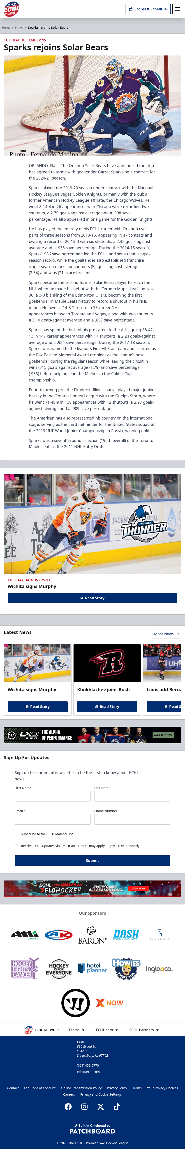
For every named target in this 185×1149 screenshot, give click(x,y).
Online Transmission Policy (81, 1088)
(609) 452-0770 (88, 1065)
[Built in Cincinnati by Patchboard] (92, 1129)
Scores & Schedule (150, 9)
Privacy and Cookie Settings (101, 1094)
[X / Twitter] (100, 1106)
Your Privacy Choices (162, 1088)
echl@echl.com (88, 1072)
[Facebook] (68, 1106)
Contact (13, 1088)
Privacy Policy (117, 1088)
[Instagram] (84, 1106)
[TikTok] (117, 1106)
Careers (69, 1094)
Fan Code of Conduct (40, 1088)
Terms (137, 1088)
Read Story (94, 597)
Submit (92, 860)
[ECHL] (11, 9)
